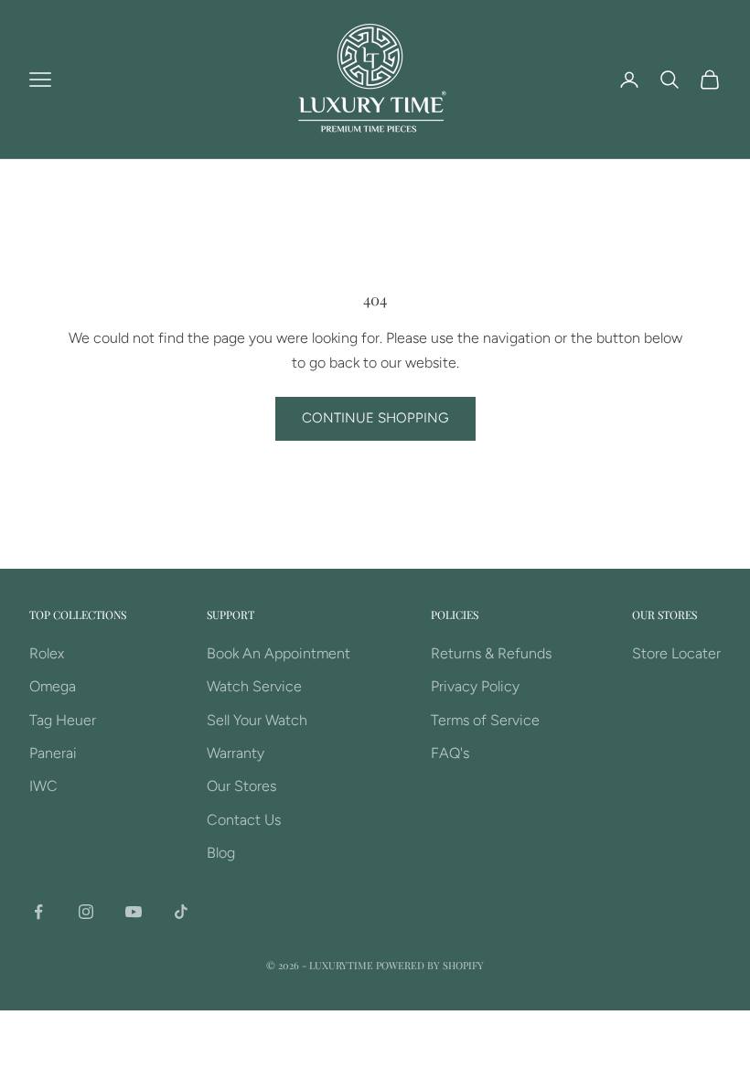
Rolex (46, 653)
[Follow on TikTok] (181, 912)
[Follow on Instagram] (86, 912)
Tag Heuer (62, 720)
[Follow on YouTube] (133, 912)
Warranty (235, 753)
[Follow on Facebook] (38, 912)
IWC (43, 786)
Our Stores (241, 786)
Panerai (53, 753)
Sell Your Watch (257, 720)
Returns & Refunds (491, 653)
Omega (52, 686)
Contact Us (244, 819)
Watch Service (254, 686)
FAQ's (450, 753)
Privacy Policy (475, 686)
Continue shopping (375, 418)
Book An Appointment (278, 653)
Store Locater (676, 653)
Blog (221, 852)
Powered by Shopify (430, 965)
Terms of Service (485, 720)
